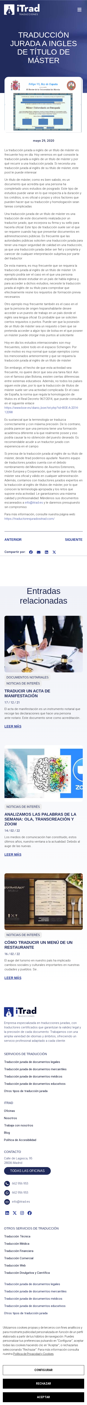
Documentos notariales (27, 677)
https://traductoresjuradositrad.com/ (29, 519)
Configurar (43, 1370)
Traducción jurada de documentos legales (32, 1062)
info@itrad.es (34, 502)
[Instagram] (22, 1213)
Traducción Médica (16, 1243)
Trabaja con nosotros (18, 1125)
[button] (79, 9)
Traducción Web (15, 1265)
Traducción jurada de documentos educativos (35, 1084)
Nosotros (10, 1118)
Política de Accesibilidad (20, 1140)
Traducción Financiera (18, 1251)
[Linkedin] (7, 1213)
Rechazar (43, 1383)
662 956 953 (20, 1183)
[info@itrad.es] (7, 1202)
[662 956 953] (7, 1184)
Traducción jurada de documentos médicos (33, 1076)
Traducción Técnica (17, 1236)
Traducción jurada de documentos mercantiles (35, 1069)
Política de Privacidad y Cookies (33, 1353)
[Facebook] (30, 1213)
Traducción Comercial (18, 1258)
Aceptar (43, 1397)
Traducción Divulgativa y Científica (27, 1273)
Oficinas (9, 1111)
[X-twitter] (14, 1213)
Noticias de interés (23, 683)
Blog (7, 1133)
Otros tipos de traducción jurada (26, 1091)
